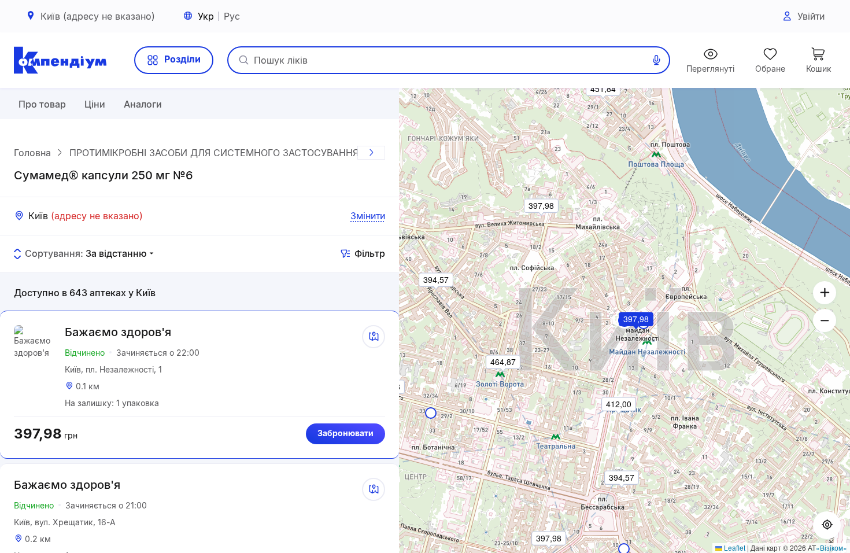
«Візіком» (831, 547)
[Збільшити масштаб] (824, 292)
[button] (636, 335)
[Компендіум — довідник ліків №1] (60, 60)
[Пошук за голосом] (656, 60)
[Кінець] (371, 153)
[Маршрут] (373, 336)
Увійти (811, 16)
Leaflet (733, 547)
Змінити (367, 216)
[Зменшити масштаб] (824, 320)
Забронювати (345, 433)
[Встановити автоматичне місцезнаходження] (827, 525)
